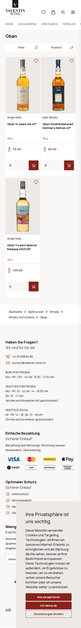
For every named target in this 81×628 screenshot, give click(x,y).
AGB (8, 610)
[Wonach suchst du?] (63, 12)
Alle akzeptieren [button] (48, 597)
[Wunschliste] (43, 12)
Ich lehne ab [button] (48, 605)
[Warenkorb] (53, 12)
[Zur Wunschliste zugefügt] (36, 61)
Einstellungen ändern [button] (49, 614)
